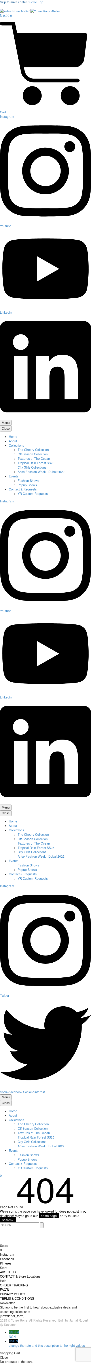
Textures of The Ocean (34, 458)
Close (6, 428)
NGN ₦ (14, 1334)
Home (13, 436)
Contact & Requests (23, 489)
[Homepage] (30, 11)
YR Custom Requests (33, 493)
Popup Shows (27, 485)
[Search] (42, 1225)
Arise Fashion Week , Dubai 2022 (41, 471)
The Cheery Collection (33, 449)
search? (7, 1220)
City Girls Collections (32, 467)
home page (49, 1215)
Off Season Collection (33, 454)
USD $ (47, 1343)
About (13, 441)
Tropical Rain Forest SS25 (36, 463)
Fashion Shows (28, 480)
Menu (6, 422)
